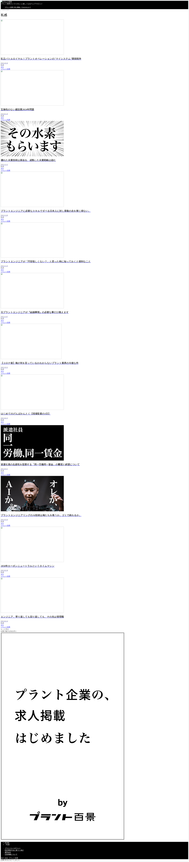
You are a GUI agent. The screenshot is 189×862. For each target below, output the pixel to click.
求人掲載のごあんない (12, 35)
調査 (6, 20)
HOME (7, 843)
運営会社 (8, 852)
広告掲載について (11, 854)
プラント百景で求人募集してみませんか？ (18, 7)
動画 (6, 28)
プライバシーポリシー (12, 848)
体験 (6, 24)
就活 (6, 26)
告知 (6, 30)
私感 (6, 18)
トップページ (9, 16)
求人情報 (8, 32)
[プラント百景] (6, 2)
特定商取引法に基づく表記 (14, 850)
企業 (6, 22)
